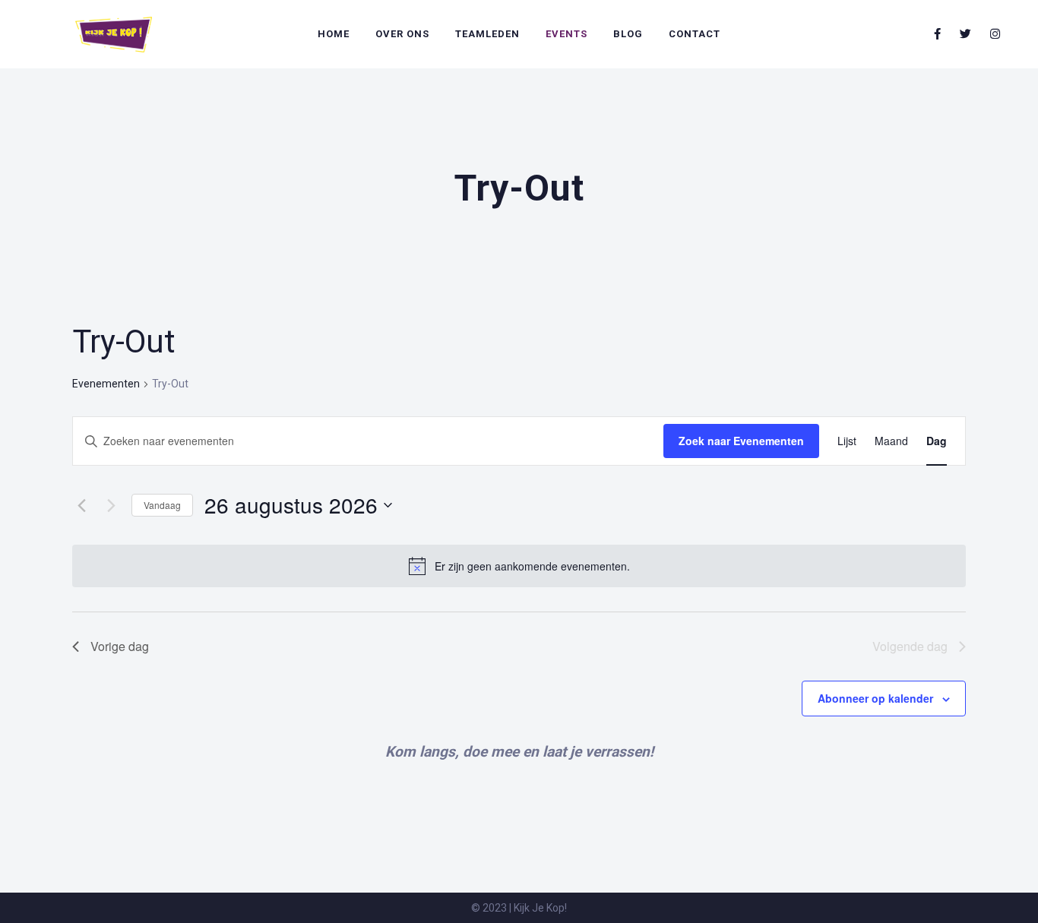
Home (334, 34)
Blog (628, 34)
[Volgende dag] (111, 505)
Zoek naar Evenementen (741, 440)
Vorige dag (119, 646)
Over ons (402, 34)
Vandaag (162, 504)
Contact (694, 34)
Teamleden (487, 34)
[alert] (532, 566)
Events (566, 34)
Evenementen (106, 384)
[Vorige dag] (81, 505)
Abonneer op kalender (875, 698)
